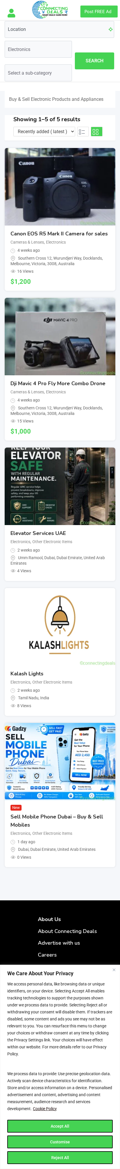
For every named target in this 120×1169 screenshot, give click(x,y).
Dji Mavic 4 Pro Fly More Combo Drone (57, 383)
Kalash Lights (26, 673)
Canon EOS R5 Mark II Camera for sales (59, 233)
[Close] (113, 969)
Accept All (60, 1126)
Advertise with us (59, 942)
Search (94, 61)
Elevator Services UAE (38, 533)
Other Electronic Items (52, 541)
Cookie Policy (45, 1108)
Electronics (56, 242)
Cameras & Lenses (27, 242)
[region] (60, 1067)
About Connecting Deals (67, 931)
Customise (60, 1142)
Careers (47, 954)
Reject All (60, 1157)
